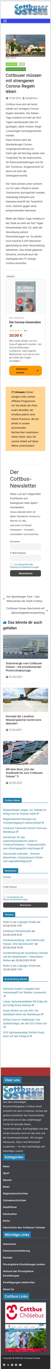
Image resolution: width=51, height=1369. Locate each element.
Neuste (7, 1180)
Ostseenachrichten (14, 1200)
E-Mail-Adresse (18, 553)
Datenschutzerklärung (16, 1250)
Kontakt (7, 1257)
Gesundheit (11, 64)
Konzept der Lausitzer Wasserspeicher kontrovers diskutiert (23, 720)
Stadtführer (10, 1207)
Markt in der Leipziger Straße (19, 922)
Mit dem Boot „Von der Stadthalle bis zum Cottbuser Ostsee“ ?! (24, 773)
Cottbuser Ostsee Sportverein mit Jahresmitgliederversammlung (25, 610)
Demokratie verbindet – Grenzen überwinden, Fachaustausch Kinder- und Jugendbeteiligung (23, 857)
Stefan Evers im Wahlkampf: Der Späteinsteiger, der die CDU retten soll (25, 1021)
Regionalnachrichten (16, 69)
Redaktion (31, 98)
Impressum (9, 1244)
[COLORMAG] (23, 1088)
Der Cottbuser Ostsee (30, 1358)
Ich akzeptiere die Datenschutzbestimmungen (24, 565)
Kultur (6, 1220)
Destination (10, 1214)
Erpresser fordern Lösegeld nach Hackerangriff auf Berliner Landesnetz (24, 990)
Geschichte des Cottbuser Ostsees (24, 1227)
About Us (8, 1289)
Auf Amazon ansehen (20, 370)
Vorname (14, 541)
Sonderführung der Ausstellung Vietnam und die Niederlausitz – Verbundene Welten (25, 956)
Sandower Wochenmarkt (17, 931)
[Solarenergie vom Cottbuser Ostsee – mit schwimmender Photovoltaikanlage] (25, 637)
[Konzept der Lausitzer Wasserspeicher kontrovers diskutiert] (25, 689)
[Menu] (5, 21)
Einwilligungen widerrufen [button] (19, 1282)
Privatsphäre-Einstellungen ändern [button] (24, 1264)
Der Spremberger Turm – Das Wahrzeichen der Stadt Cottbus (24, 598)
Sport (6, 1173)
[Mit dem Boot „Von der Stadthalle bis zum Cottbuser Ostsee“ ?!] (25, 742)
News (22, 64)
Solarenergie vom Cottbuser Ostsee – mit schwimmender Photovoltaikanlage (24, 667)
